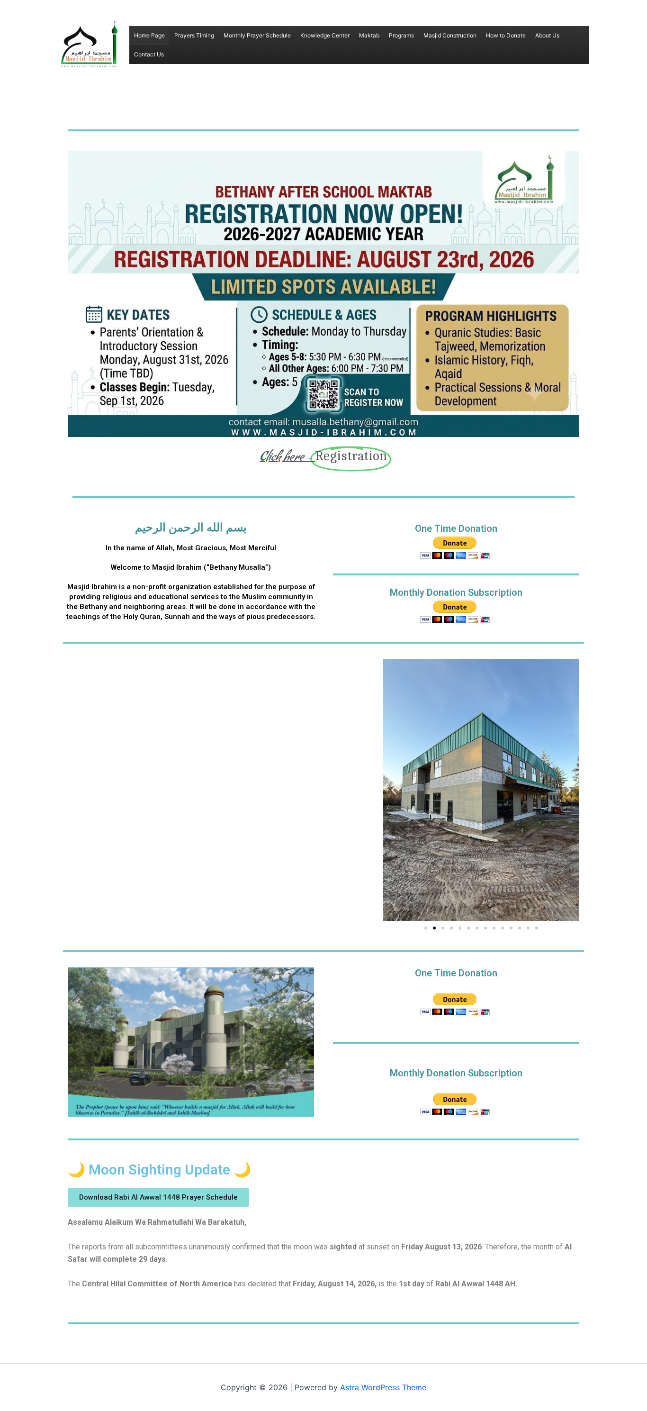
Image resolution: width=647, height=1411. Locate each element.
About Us (547, 35)
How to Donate (506, 35)
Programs (401, 35)
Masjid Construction (449, 35)
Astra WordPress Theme (383, 1387)
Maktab (369, 35)
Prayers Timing (194, 35)
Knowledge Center (325, 35)
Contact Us (149, 54)
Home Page (149, 35)
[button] (394, 790)
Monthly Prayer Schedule (257, 35)
